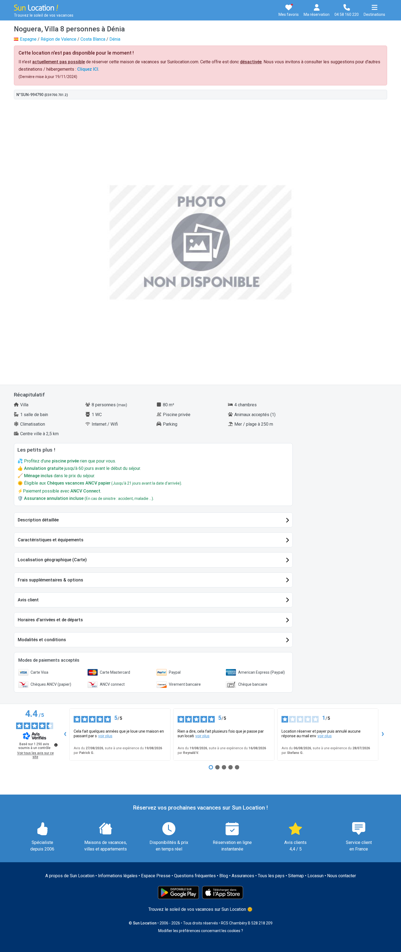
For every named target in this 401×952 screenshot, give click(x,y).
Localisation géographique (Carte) (52, 559)
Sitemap (296, 875)
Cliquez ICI (87, 69)
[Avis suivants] (383, 734)
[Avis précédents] (65, 734)
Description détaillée (38, 520)
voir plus (105, 736)
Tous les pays (271, 875)
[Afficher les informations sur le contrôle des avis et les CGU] (56, 745)
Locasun (315, 875)
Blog (223, 875)
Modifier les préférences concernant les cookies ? (200, 931)
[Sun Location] (36, 7)
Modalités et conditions (42, 639)
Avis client (28, 599)
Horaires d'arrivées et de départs (50, 619)
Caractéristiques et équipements (50, 539)
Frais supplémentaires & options (50, 580)
